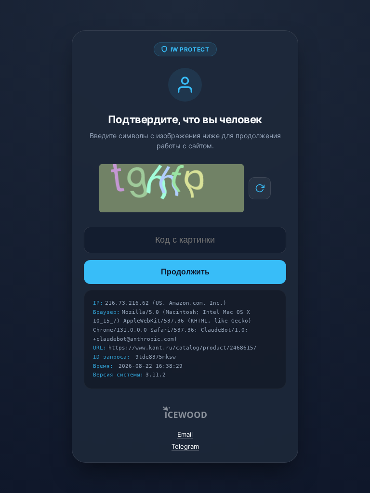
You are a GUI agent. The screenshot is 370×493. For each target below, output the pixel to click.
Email (185, 434)
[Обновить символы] (260, 188)
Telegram (185, 446)
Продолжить (185, 272)
